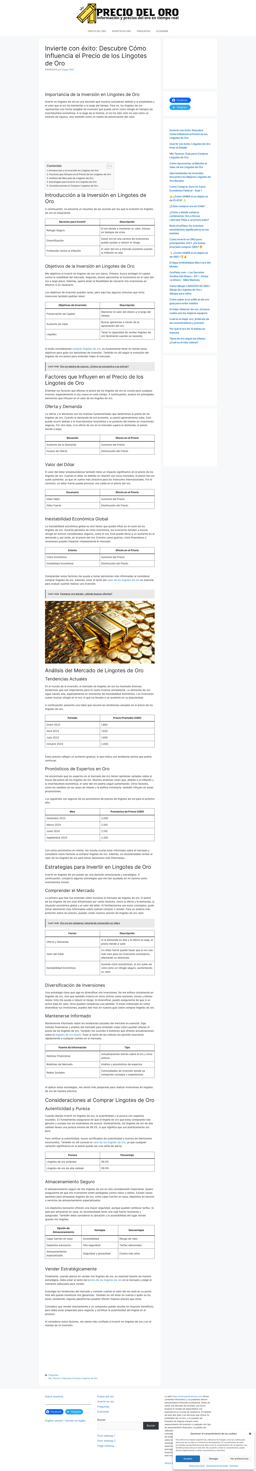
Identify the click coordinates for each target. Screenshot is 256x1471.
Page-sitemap (105, 1445)
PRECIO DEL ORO (97, 31)
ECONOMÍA (162, 31)
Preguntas (53, 1375)
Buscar (101, 1419)
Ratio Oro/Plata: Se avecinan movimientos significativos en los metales (189, 229)
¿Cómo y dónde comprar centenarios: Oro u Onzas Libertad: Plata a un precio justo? (189, 216)
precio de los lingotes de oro (105, 1280)
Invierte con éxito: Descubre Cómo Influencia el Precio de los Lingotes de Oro (188, 134)
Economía (103, 1411)
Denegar (213, 1458)
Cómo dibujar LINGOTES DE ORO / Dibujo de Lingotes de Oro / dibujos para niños (189, 290)
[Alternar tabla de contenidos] (107, 166)
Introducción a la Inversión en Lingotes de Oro (74, 170)
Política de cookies (197, 1465)
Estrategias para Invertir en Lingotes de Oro (73, 181)
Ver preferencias (239, 1458)
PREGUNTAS (143, 31)
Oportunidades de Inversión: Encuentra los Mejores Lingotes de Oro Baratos (190, 177)
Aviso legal (171, 1463)
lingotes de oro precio (68, 1034)
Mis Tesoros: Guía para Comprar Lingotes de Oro (72, 1378)
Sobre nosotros (54, 1396)
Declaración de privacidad (217, 1465)
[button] (250, 1433)
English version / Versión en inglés (65, 1420)
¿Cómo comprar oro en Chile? (187, 206)
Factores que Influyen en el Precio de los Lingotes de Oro (80, 174)
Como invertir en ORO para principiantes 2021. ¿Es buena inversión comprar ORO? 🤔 (187, 243)
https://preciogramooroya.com (187, 1396)
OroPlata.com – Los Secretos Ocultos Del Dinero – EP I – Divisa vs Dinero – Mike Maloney (188, 276)
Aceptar (188, 1458)
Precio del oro (105, 1396)
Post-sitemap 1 (106, 1435)
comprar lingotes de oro (86, 348)
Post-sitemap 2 (106, 1440)
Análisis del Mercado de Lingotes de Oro (71, 178)
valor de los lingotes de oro (123, 580)
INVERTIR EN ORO (121, 31)
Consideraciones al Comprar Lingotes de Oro (73, 185)
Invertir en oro (105, 1401)
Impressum (233, 1465)
